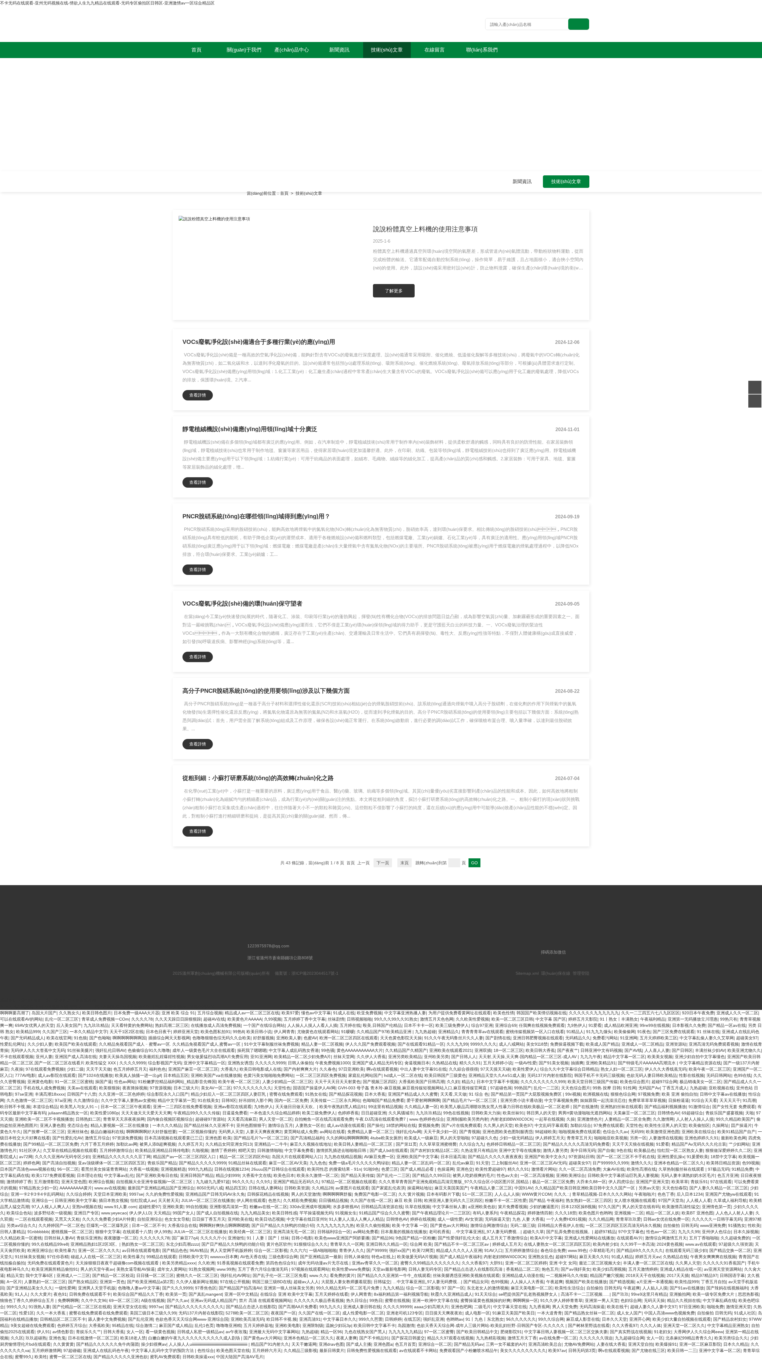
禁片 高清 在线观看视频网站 (265, 1300)
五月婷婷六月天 (266, 1350)
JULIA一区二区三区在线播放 (207, 1200)
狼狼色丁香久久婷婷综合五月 (27, 1300)
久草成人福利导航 (730, 1200)
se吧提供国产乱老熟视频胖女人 (528, 1294)
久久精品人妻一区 (421, 1106)
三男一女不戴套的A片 (506, 1344)
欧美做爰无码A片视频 (417, 1256)
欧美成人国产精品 (602, 1044)
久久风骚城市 (400, 1113)
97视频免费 (648, 1094)
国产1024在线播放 (95, 1075)
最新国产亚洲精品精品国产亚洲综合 (161, 1188)
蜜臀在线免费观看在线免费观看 (98, 1313)
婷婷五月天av (647, 1256)
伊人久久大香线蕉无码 (665, 1069)
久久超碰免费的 (735, 1238)
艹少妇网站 (739, 1144)
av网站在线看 (332, 1131)
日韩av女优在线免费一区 (666, 1219)
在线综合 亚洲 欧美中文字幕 (286, 1294)
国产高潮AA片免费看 (297, 1306)
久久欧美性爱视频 (472, 1019)
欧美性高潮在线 (641, 1169)
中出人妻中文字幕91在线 (423, 1069)
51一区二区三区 (477, 1194)
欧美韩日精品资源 (723, 1163)
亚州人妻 (44, 1056)
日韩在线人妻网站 (265, 1188)
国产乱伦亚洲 (140, 1319)
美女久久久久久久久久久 (523, 1350)
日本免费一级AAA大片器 (136, 1012)
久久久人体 (650, 1325)
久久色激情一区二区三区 (29, 1100)
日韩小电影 (301, 1238)
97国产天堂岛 (671, 1200)
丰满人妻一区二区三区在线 (648, 1263)
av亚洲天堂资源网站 (723, 1269)
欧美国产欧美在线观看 (75, 1044)
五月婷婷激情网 (46, 1350)
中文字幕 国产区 (550, 1019)
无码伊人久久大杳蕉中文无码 (38, 1050)
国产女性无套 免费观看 (733, 1106)
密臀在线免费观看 (286, 1094)
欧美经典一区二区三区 (250, 1231)
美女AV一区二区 (216, 1087)
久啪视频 (200, 1150)
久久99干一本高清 (637, 1244)
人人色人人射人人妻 (734, 1213)
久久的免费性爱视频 (164, 1194)
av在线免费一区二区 (558, 1338)
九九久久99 (688, 1231)
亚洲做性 (236, 1238)
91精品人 (575, 1031)
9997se (136, 1194)
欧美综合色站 (19, 1213)
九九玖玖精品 (96, 1025)
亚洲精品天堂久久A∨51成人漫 (497, 1075)
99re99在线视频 (655, 1025)
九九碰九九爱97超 (213, 1181)
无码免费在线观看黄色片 (50, 1263)
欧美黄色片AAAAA (244, 1019)
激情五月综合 (97, 1138)
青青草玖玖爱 (628, 1219)
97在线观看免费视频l (45, 1069)
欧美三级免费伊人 (452, 1025)
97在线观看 (721, 1181)
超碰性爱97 (149, 1206)
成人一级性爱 (450, 1219)
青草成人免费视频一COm (105, 1019)
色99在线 (742, 1075)
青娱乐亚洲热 (89, 1238)
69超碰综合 (692, 1113)
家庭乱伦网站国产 (365, 1075)
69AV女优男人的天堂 (34, 1025)
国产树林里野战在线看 (589, 1325)
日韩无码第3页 (582, 1350)
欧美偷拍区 (699, 1125)
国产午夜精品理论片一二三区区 (441, 1213)
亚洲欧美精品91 (601, 1062)
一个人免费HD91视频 (566, 1219)
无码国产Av (649, 1087)
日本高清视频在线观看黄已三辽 (173, 1138)
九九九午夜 (590, 1056)
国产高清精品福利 (307, 1138)
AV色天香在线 (253, 1256)
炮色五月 (550, 1269)
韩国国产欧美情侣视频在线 (541, 1012)
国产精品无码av (468, 1344)
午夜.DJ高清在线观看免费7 (381, 1119)
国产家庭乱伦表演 (388, 1188)
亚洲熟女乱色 (540, 1256)
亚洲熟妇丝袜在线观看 (621, 1106)
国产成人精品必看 (417, 1169)
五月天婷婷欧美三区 (658, 1037)
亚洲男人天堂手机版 (96, 1288)
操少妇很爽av (153, 1344)
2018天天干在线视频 (645, 1275)
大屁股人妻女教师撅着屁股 (346, 1281)
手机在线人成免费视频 (44, 1087)
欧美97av (557, 1350)
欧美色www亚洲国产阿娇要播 (342, 1238)
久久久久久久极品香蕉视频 (319, 1300)
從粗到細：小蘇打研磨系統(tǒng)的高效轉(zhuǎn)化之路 (258, 778)
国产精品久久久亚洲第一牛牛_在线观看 (393, 1275)
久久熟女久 (69, 1012)
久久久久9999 (132, 1062)
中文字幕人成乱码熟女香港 (294, 1050)
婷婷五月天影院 (582, 1019)
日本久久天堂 (614, 1319)
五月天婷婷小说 (497, 1062)
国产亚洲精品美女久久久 (29, 1288)
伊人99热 (162, 1231)
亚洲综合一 (42, 1200)
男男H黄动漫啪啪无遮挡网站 (584, 1113)
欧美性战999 (687, 1281)
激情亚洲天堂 (738, 1306)
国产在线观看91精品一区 (421, 1044)
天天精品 (162, 1213)
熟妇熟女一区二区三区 (142, 1244)
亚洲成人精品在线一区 (681, 1269)
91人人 (21, 1294)
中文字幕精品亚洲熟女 (728, 1325)
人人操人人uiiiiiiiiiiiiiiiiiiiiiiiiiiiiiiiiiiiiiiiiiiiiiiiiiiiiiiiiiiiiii (209, 1344)
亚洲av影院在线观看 (233, 1106)
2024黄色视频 (670, 1244)
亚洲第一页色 (112, 1281)
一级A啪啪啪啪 (323, 1250)
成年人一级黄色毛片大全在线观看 (203, 1050)
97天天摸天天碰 (495, 1069)
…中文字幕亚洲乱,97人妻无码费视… (486, 1231)
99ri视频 (573, 1094)
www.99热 (226, 1269)
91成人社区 (744, 1313)
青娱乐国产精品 (162, 1163)
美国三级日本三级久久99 (153, 1313)
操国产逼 (103, 1081)
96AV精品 (199, 1250)
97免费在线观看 (608, 1125)
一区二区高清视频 (537, 1175)
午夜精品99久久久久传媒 (197, 1113)
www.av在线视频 (109, 1188)
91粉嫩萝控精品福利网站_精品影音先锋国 (177, 1081)
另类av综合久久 (21, 1225)
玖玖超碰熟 (36, 1338)
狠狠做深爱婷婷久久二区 (728, 1150)
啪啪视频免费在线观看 (579, 1131)
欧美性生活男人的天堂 (665, 1125)
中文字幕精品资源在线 (700, 1062)
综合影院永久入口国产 (167, 1094)
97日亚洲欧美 (351, 1069)
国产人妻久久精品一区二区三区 (718, 1188)
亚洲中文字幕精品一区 (204, 1062)
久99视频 (272, 1019)
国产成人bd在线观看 (389, 1150)
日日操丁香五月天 (208, 1219)
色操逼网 (445, 1169)
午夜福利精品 (652, 1019)
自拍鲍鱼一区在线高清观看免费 (324, 1119)
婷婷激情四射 (539, 1213)
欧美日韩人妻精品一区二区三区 (364, 1144)
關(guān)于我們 (244, 50)
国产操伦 (375, 1125)
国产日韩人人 (463, 1056)
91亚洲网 (628, 1037)
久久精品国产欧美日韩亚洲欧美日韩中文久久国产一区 (585, 1188)
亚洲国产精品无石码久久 (296, 1181)
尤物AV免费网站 (579, 1344)
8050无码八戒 (210, 1188)
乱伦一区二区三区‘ (62, 1019)
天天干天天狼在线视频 (633, 1144)
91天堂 (482, 1163)
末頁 (404, 862)
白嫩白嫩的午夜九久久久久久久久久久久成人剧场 (194, 1338)
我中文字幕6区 (40, 1275)
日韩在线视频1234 (231, 1169)
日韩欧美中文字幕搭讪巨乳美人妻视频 (623, 1175)
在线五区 (412, 1319)
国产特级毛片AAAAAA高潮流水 (647, 1062)
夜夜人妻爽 (346, 1338)
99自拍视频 (196, 1206)
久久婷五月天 (190, 1144)
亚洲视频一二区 (629, 1213)
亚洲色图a (383, 1344)
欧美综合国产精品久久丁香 (138, 1294)
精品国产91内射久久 (270, 1344)
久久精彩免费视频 (299, 1200)
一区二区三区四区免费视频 (321, 1075)
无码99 (637, 1131)
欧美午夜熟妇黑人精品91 (342, 1106)
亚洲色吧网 (461, 1306)
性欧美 (754, 1225)
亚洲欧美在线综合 (698, 1131)
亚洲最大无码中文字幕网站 (274, 1331)
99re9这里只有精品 (649, 1294)
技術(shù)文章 (387, 50)
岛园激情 (406, 1325)
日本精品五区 (175, 1075)
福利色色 (157, 1069)
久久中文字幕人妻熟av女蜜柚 (128, 1100)
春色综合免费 (553, 1250)
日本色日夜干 (158, 1031)
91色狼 (80, 1037)
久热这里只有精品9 (478, 1150)
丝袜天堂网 (343, 1056)
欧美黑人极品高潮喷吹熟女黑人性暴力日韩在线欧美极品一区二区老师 (505, 1106)
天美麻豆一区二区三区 (634, 1113)
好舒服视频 (263, 1037)
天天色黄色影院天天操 (401, 1037)
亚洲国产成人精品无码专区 (377, 1062)
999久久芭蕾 (370, 1319)
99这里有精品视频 (385, 1106)
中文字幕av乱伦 (119, 1175)
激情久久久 (641, 1163)
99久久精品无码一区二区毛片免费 (348, 1288)
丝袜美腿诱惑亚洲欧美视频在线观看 (466, 1275)
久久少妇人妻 (39, 1044)
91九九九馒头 (599, 1031)
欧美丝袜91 (513, 1113)
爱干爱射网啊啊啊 (423, 1100)
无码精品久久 (577, 1037)
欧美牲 (41, 1356)
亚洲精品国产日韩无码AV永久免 (215, 1194)
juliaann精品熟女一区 (68, 1113)
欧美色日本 (284, 1175)
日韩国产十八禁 (81, 1094)
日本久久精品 (735, 1344)
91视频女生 (346, 1213)
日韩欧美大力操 (485, 1113)
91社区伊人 (29, 1150)
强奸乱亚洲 (433, 1319)
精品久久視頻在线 (683, 1300)
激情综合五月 (280, 1125)
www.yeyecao (114, 1213)
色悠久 (274, 1200)
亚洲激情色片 (589, 1119)
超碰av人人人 (306, 1281)
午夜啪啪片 (644, 1194)
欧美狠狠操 (109, 1087)
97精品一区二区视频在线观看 (348, 1181)
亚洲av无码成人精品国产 (213, 1300)
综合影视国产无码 (164, 1062)
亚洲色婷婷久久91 (702, 1138)
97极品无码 (718, 1169)
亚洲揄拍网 (679, 1294)
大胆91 (496, 1263)
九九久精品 (393, 1288)
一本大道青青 (549, 1313)
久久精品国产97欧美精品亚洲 (385, 1031)
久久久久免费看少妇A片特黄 (108, 1219)
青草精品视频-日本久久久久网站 (602, 1194)
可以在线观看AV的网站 (21, 1019)
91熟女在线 (316, 1094)
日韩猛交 (382, 1281)
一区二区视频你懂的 (197, 1131)
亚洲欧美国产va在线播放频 (216, 1075)
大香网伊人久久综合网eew (698, 1331)
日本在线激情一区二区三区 (93, 1338)
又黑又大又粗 (67, 1219)
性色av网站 (124, 1081)
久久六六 (298, 1250)
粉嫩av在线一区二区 (268, 1206)
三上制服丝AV (504, 1163)
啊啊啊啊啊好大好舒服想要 (151, 1131)
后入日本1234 (690, 1194)
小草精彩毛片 (601, 1250)
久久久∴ (562, 1194)
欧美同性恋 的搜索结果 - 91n (334, 1169)
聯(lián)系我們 (482, 50)
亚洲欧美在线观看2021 (450, 1050)
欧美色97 (523, 1125)
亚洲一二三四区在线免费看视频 (182, 1106)
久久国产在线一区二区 (371, 1200)
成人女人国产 (629, 1313)
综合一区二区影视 (271, 1250)
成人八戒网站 (511, 1044)
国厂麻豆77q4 (185, 1238)
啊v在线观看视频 (382, 1069)
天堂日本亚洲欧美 (110, 1194)
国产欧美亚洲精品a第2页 (150, 1281)
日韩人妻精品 (12, 1231)
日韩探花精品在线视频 (268, 1194)
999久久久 (16, 1306)
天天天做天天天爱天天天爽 (146, 1113)
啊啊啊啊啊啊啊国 (129, 1037)
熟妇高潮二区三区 (171, 1025)
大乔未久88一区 (591, 1181)
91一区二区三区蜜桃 (74, 1081)
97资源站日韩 (581, 1156)
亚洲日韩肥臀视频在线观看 (538, 1037)
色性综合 (205, 1350)
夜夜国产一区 (283, 1313)
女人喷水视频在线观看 (635, 1200)
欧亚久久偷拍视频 (373, 1225)
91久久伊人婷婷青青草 (561, 1300)
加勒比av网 (126, 1144)
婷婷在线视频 (422, 1219)
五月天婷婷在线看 (331, 1294)
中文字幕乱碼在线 (719, 1300)
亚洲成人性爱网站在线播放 (589, 1238)
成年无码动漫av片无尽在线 (323, 1263)
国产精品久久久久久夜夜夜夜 (495, 1156)
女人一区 (135, 1331)
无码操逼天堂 (497, 1219)
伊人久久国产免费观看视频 (370, 1044)
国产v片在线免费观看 (461, 1125)
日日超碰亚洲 (373, 1113)
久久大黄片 (40, 1294)
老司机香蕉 (439, 1231)
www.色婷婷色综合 (426, 1119)
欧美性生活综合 (569, 1288)
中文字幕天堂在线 (510, 1306)
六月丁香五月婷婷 (97, 1144)
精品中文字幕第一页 (176, 1100)
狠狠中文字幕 (107, 1231)
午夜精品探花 (512, 1213)
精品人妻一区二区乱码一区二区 (421, 1163)
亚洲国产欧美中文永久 (545, 1156)
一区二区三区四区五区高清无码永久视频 (623, 1225)
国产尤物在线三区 (648, 1350)
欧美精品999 (28, 1031)
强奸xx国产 (399, 1250)
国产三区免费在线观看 (673, 1031)
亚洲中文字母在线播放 (520, 1150)
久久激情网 (663, 1119)
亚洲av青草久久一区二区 (375, 1263)
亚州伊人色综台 (716, 1231)
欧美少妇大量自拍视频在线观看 (681, 1319)
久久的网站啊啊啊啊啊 (347, 1138)
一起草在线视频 (549, 1119)
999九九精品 (200, 1169)
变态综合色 (77, 1125)
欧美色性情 (503, 1012)
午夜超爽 (554, 1281)
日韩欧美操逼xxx (198, 1356)
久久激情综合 (86, 1100)
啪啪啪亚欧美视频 (610, 1138)
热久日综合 (356, 1300)
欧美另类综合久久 (731, 1338)
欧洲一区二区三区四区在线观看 (348, 1037)
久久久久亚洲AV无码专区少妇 (62, 1156)
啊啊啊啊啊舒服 (337, 1194)
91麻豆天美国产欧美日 (513, 1313)
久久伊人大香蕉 (371, 1056)
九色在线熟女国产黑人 (365, 1331)
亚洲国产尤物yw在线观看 (728, 1194)
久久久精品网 (600, 1219)
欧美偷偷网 (624, 1031)
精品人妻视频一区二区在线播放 (120, 1125)
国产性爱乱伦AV (67, 1138)
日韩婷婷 (393, 1319)
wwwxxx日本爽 (224, 1256)
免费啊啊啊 (68, 1300)
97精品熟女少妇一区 (38, 1188)
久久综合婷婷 (78, 1194)
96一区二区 (68, 1169)
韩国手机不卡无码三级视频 (599, 1075)
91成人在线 (344, 1012)
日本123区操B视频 (578, 1206)
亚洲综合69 (505, 1025)
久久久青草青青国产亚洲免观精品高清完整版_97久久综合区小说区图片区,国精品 (454, 1181)
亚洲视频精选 (173, 1169)
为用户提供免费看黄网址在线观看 (459, 1012)
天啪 (749, 1113)
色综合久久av (615, 1131)
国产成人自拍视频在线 (217, 1213)
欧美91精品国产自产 (736, 1131)
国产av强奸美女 (575, 1269)
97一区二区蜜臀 (439, 1331)
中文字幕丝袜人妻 (449, 1206)
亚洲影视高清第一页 (228, 1206)
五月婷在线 (350, 1025)
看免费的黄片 (342, 1275)
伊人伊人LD (140, 1213)
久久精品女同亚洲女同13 (228, 1144)
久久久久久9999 (270, 1062)
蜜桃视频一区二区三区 (72, 1231)
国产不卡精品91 (374, 1338)
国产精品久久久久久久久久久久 (194, 1306)
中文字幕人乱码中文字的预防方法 (163, 1350)
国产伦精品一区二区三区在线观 (81, 1306)
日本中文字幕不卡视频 (497, 1081)
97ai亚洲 (63, 1100)
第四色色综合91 (281, 1263)
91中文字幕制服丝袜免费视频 (271, 1044)
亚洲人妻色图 (52, 1125)
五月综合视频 (209, 1012)
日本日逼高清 (453, 1156)
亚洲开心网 (639, 1319)
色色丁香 (666, 1194)
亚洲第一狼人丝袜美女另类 (289, 1288)
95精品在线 (122, 1325)
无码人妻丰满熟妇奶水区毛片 (688, 1175)
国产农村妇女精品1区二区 (434, 1150)
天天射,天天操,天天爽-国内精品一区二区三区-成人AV (528, 1056)
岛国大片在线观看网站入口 (297, 1156)
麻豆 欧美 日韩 (408, 1200)
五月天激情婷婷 (643, 1269)
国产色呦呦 (99, 1037)
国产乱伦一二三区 (393, 1175)
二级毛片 (482, 1306)
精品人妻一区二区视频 (322, 1044)
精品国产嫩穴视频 (606, 1275)
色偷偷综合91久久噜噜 (149, 1050)
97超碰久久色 (484, 1138)
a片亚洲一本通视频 (654, 1281)
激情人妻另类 (555, 1150)
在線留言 (434, 50)
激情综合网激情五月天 (666, 1238)
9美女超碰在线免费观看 (33, 1325)
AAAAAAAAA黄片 (76, 1188)
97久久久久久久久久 (252, 1087)
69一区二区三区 (124, 1300)
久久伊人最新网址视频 (197, 1281)
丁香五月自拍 (713, 1281)
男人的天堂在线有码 (641, 1206)
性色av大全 (507, 1175)
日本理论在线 (89, 1175)
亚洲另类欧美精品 (404, 1056)
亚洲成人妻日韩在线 (362, 1306)
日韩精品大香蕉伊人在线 (560, 1225)
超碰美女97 (747, 1037)
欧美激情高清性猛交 (680, 1206)
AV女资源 (474, 1219)
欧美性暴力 (65, 1250)
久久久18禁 (565, 1213)
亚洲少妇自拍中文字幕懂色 (700, 1056)
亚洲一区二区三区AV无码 (543, 1163)
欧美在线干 (617, 1306)
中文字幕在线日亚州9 (307, 1219)
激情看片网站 (543, 1169)
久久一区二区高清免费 (579, 1169)
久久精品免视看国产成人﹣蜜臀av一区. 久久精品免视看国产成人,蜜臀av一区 (170, 1044)
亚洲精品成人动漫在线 (523, 1275)
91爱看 (595, 1025)
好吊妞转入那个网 (255, 1100)
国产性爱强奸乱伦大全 (459, 1238)
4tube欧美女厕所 (386, 1138)
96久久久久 (243, 1181)
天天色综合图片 (575, 1087)
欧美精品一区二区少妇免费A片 (302, 1056)
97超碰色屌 (501, 1087)
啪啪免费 (715, 1306)
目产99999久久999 (610, 1163)
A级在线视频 (153, 1300)
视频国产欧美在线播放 (586, 1281)
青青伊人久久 (351, 1250)
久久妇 (453, 1081)
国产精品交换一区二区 (730, 1250)
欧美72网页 (423, 1250)
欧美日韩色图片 (96, 1012)
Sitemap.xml (527, 973)
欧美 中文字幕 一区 (410, 1225)
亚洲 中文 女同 (563, 1263)
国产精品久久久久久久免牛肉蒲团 (107, 1344)
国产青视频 (469, 1131)
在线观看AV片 (630, 1238)
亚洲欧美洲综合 (570, 1175)
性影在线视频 (691, 1075)
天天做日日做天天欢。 (296, 1106)
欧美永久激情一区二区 (317, 1175)
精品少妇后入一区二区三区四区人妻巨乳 (229, 1094)
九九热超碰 (425, 1031)
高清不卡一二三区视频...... (585, 1294)
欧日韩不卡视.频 (15, 1106)
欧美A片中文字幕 (546, 1238)
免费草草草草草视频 (647, 1100)
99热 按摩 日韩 (607, 1087)
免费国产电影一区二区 (375, 1194)
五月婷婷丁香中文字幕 (304, 1019)
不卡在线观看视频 (16, 1056)
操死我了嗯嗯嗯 (251, 1050)
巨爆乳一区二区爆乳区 (108, 1225)
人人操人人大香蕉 (527, 1281)
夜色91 (60, 1294)
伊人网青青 (284, 1031)
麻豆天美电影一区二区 (531, 1288)
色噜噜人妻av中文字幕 (139, 1288)
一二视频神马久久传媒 (567, 1275)
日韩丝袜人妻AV (59, 1238)
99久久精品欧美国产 (735, 1119)
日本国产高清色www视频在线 (27, 1169)
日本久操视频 (745, 1231)
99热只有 (728, 1019)
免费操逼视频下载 (566, 1044)
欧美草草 (680, 1181)
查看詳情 (197, 395)
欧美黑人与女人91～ (79, 1106)
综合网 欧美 (421, 1244)
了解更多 (394, 290)
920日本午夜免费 (698, 1012)
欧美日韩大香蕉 (540, 1050)
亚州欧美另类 (436, 1056)
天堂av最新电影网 (389, 1269)
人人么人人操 (506, 1194)
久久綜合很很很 (463, 1069)
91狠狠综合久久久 (311, 1244)
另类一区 (638, 1138)
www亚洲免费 (713, 1225)
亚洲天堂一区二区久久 (684, 1325)
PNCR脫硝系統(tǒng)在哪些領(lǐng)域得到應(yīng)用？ (256, 516)
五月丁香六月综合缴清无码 (263, 1269)
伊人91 (43, 1331)
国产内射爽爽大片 (300, 1069)
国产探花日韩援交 (408, 1338)
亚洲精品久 (448, 1031)
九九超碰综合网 (629, 1338)
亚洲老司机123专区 (404, 1313)
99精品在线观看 (161, 1256)
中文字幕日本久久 (339, 1319)
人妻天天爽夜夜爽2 (264, 1131)
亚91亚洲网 (261, 1056)
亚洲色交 (464, 1169)
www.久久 (318, 1275)
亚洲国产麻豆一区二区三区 (193, 1069)
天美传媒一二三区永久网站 (335, 1100)
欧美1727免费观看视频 (53, 1175)
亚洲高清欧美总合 (545, 1344)
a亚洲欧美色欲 (482, 1206)
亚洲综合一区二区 (435, 1344)
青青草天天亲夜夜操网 (124, 1119)
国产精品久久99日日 (431, 1175)
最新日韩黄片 (331, 1350)
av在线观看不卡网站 (418, 1350)
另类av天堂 (649, 1188)
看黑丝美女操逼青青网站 (104, 1169)
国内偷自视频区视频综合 (170, 1119)
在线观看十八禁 (137, 1231)
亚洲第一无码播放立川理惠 (693, 1019)
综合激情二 (146, 1325)
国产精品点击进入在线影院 (251, 1306)
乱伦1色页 (204, 1325)
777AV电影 (25, 1075)
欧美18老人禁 (133, 1338)
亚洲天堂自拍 (640, 1344)
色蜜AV (310, 1037)
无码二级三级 (522, 1225)
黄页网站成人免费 (300, 1131)
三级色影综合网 (283, 1256)
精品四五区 (235, 1188)
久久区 (17, 1338)
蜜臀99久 (23, 1356)
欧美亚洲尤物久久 (744, 1050)
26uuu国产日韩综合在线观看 (278, 1169)
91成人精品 (622, 1256)
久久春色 (327, 1069)
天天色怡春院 (674, 1188)
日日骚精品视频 (333, 1200)
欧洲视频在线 (595, 1094)
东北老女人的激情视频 (487, 1288)
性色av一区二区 (661, 1231)
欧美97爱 (290, 1012)
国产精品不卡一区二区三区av (462, 1244)
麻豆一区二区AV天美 (288, 1163)
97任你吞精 (57, 1256)
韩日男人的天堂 (541, 1113)
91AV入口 (493, 1250)
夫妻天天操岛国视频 (117, 1056)
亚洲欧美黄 (173, 1206)
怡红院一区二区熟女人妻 (680, 1150)
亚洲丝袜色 (77, 1131)
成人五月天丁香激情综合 (505, 1238)
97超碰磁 (72, 1350)
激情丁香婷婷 (223, 1150)
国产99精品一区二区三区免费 (50, 1144)
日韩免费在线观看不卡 (90, 1294)
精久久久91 (470, 1062)
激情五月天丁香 (522, 1338)
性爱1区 (26, 1313)
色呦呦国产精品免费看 (383, 1100)
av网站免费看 (365, 1231)
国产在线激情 (585, 1106)
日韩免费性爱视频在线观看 (372, 1350)
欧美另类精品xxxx (179, 1263)
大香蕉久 (229, 1069)
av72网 (25, 1156)
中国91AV (523, 1188)
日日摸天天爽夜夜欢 (444, 1313)
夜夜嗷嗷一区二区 (120, 1238)
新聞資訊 (339, 50)
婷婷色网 (31, 1163)
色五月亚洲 (727, 1175)
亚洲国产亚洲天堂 (652, 1181)
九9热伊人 (576, 1025)
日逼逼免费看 (234, 1113)
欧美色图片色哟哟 (595, 1213)
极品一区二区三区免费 (553, 1181)
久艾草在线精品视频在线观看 (70, 1150)
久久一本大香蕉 (51, 1313)
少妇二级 (75, 1069)
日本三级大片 (186, 1087)
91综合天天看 (704, 1100)
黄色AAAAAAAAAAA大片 (360, 1050)
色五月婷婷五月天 (130, 1069)
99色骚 (327, 1050)
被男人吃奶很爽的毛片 (473, 1175)
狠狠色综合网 (622, 1094)
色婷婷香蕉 (348, 1113)
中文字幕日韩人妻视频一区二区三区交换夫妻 (566, 1331)
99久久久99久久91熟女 (396, 1019)
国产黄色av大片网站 (449, 1225)
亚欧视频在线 (721, 1087)
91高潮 (749, 1100)
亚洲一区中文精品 (241, 1294)
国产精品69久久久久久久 (639, 1250)
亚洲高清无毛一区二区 (294, 1231)
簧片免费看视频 (512, 1206)
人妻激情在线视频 (665, 1138)
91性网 (629, 1087)
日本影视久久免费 (688, 1025)
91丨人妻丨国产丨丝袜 (268, 1238)
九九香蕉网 (539, 1306)
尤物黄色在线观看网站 (318, 1031)
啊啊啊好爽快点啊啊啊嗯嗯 (224, 1225)
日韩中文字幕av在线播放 (723, 1094)
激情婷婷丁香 (19, 1181)
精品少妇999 (228, 1175)
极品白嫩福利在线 (107, 1131)
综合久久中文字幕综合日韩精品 (569, 1069)
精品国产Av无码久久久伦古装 (699, 1144)
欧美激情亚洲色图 (662, 1131)
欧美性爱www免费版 (351, 1269)
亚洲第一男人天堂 (601, 1300)
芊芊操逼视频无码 (316, 1213)
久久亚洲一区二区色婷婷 (121, 1094)
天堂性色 (282, 1087)
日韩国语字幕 (732, 1275)
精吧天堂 (246, 1150)
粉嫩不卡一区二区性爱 (506, 1200)
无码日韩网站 (718, 1075)
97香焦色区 (205, 1288)
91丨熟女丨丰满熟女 (619, 1019)
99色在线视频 (456, 1113)
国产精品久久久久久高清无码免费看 (576, 1144)
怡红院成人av (143, 1200)
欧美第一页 (175, 1294)
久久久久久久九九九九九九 (594, 1012)
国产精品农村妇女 (730, 1319)
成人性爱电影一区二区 (363, 1313)
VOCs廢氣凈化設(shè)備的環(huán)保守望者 (242, 603)
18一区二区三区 (508, 1050)
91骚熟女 (736, 1225)
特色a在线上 (383, 1256)
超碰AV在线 (214, 1019)
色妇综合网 (631, 1300)
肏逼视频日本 (417, 1062)
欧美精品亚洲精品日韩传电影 (162, 1150)
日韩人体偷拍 (300, 1062)
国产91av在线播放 (687, 1288)
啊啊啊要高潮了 (14, 1012)
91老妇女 (662, 1331)
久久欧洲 (206, 1263)
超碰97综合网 (664, 1081)
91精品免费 (742, 1169)
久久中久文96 (94, 1300)
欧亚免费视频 (369, 1012)
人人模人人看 (698, 1200)
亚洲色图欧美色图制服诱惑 (508, 1131)
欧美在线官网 (58, 1037)
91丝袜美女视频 (30, 1256)
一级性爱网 (65, 1288)
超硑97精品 (605, 1231)
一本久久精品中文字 (88, 1031)
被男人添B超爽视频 (158, 1144)
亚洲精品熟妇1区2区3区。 (95, 1244)
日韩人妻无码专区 (425, 1269)
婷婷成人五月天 (506, 1244)
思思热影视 (748, 1294)
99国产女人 (183, 1213)
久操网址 (720, 1125)
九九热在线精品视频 (343, 1156)
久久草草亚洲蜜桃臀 (438, 1144)
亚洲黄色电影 (39, 1081)
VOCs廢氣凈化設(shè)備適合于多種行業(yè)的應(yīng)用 (258, 342)
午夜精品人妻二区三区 (491, 1188)
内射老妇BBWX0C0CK (512, 1119)
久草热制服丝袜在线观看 (681, 1169)
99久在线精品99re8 (50, 1244)
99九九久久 (330, 1306)
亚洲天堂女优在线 (129, 1306)
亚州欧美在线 (240, 1219)
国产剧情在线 (497, 1037)
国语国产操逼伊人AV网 (314, 1087)
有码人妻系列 (485, 1213)
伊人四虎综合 (620, 1181)
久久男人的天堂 (498, 1125)
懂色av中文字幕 (316, 1012)
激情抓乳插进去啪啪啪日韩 (341, 1150)
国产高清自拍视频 (59, 1163)
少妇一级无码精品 (516, 1138)
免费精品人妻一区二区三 (370, 1131)
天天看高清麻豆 (242, 1119)
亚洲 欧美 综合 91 (178, 1012)
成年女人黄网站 (171, 1269)
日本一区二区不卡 (148, 1225)
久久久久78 (142, 1019)
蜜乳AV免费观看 (165, 1356)
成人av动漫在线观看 (346, 1125)
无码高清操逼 (592, 1306)
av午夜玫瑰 (236, 1331)
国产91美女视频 (554, 1062)
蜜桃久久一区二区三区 (197, 1275)
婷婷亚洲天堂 (185, 1031)
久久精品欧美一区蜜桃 (21, 1238)
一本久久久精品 (167, 1125)
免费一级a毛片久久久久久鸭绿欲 (359, 1163)
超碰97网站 (566, 1256)
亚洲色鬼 (57, 1338)
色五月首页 (405, 1344)
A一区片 (14, 1281)
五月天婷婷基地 (258, 1325)
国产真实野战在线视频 (631, 1331)
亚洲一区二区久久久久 (99, 1250)
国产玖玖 (620, 1294)
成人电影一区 (477, 1313)
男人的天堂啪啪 (454, 1138)
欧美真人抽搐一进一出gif (138, 1075)
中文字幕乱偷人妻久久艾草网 (707, 1037)
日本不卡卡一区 (418, 1025)
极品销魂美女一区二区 (700, 1081)
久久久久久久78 (154, 1238)
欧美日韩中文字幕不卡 (374, 1325)
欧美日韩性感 (284, 1213)
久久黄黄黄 (63, 1344)
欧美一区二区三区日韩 (512, 1019)
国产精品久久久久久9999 (202, 1163)
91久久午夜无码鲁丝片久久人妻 (453, 1037)
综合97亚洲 (482, 1025)
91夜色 (643, 1031)
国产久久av (177, 1300)
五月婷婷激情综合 (116, 1150)
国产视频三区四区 (379, 1081)
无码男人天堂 (230, 1131)
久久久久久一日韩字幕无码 (717, 1219)
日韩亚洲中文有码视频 (601, 1050)
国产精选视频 (621, 1281)
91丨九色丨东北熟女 (485, 1319)
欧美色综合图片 (634, 1081)
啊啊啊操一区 (525, 1300)
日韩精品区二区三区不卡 (63, 1319)
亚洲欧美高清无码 (247, 1319)
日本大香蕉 (375, 1094)
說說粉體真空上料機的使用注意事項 (425, 229)
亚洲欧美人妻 (288, 1037)
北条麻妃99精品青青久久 (689, 1338)
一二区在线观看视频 (33, 1219)
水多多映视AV (346, 1206)
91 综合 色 (478, 1094)
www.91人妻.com (120, 1206)
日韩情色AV (668, 1113)
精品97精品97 (704, 1275)
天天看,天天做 (453, 1094)
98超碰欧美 (545, 1131)
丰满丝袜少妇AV (710, 1050)
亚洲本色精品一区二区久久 (679, 1163)
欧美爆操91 (666, 1344)
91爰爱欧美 (697, 1156)
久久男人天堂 (687, 1263)
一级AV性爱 (525, 1062)
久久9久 (263, 1181)
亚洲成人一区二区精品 (642, 1044)
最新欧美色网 (733, 1138)
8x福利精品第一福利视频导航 (401, 1294)
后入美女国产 (68, 1025)
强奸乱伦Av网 (408, 1131)
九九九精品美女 (255, 1213)
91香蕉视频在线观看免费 (240, 1263)
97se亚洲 (23, 1094)
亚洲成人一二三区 (73, 1275)
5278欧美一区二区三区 (247, 1313)
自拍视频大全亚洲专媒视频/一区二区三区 (154, 1181)
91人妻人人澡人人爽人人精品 (356, 1219)
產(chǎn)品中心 (291, 50)
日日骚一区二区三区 (155, 1275)
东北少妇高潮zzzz (182, 1244)
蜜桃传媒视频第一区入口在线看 (535, 1031)
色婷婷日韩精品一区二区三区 (513, 1144)
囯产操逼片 (741, 1125)
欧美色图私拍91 (215, 1031)
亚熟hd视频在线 (87, 1206)
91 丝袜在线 (708, 1031)
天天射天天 (168, 1200)
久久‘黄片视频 (411, 1194)
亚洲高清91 (310, 1319)
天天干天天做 (98, 1069)
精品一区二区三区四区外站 (244, 1156)
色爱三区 (389, 1169)
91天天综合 (485, 1294)
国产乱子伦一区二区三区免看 (280, 1275)
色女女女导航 (177, 1219)
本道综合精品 (45, 1106)
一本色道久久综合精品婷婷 (275, 1113)
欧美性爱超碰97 (490, 1169)
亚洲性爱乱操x (670, 1156)
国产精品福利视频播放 (665, 1106)
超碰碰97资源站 (210, 1119)
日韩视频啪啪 (359, 1019)
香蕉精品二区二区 (522, 1269)
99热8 (238, 1031)
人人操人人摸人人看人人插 (312, 1025)
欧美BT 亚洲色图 (697, 1213)
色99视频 (750, 1163)
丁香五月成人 (674, 1087)
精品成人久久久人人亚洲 (459, 1250)
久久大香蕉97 (474, 1263)
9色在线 (624, 1150)
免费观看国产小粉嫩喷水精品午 (468, 1350)
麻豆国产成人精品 (175, 1325)
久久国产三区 (54, 1031)
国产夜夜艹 (567, 1050)
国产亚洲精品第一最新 (321, 1256)
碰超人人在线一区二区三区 (96, 1256)
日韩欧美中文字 (193, 1256)
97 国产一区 (453, 1288)
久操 (570, 1119)
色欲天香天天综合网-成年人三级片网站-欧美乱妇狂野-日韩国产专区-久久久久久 (491, 1325)
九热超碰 (698, 1087)
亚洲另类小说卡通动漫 (521, 1100)
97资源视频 (160, 1087)
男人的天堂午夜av (97, 1269)
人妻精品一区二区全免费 (627, 1119)
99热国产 (522, 1087)
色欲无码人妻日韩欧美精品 (652, 1075)
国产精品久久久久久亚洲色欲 (120, 1356)
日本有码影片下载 (443, 1194)
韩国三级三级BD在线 (271, 1281)
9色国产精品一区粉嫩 (415, 1238)
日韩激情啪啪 (269, 1150)
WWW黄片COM (537, 1194)
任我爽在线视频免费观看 (542, 1025)
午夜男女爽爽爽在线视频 (713, 1256)
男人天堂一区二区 (275, 1119)
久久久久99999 (397, 1306)
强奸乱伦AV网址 (235, 1275)
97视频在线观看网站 (310, 1269)
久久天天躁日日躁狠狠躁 (178, 1019)
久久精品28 (322, 1188)
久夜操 (17, 1069)
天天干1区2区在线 (126, 1031)
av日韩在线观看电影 (141, 1250)
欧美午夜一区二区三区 (709, 1069)
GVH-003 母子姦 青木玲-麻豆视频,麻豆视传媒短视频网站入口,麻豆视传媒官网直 (413, 1087)
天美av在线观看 (82, 1087)
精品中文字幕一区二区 (624, 1056)
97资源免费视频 (127, 1138)
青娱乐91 (699, 1181)
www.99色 (577, 1250)
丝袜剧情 (336, 1019)
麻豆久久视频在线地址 (311, 1144)
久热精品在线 (444, 1062)
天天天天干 (729, 1100)
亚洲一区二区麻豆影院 (700, 1344)
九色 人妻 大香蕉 (528, 1219)
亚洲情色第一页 (716, 1206)
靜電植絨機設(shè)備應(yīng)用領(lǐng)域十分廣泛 (249, 429)
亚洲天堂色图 (73, 1181)
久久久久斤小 (212, 1238)
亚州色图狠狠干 (251, 1125)
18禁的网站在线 (401, 1125)
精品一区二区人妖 (662, 1213)
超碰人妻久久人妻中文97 (653, 1306)
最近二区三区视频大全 (600, 1263)
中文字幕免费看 (299, 1150)
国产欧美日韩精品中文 (477, 1331)
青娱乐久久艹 (88, 1331)
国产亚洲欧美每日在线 (157, 1175)
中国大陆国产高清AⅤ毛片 (239, 1356)
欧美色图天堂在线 (233, 1350)
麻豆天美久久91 (594, 1256)
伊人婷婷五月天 (549, 1138)
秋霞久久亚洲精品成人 (451, 1294)
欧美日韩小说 (258, 1031)
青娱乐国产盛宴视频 (724, 1113)
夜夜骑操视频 (134, 1087)
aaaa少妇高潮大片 (431, 1306)
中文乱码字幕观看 (551, 1125)
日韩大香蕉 (113, 1331)
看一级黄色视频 (160, 1331)
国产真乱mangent (205, 1294)
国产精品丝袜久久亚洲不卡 (209, 1125)
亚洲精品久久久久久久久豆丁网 (121, 1156)
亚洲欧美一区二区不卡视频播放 (44, 1119)
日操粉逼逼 (678, 1100)
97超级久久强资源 (735, 1244)
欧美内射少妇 (605, 1244)
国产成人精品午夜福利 (460, 1256)
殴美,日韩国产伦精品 (382, 1025)
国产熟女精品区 (82, 1281)
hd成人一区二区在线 (403, 1075)
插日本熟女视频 (113, 1200)
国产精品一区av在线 (727, 1025)
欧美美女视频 (659, 1056)
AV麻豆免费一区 (379, 1156)
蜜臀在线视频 (397, 1300)
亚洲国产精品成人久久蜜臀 (413, 1094)
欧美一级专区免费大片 (714, 1294)
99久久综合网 (551, 1319)
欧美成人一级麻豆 (421, 1138)
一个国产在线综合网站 (264, 1025)
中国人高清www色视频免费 (669, 1313)
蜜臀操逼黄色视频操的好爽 (485, 1300)
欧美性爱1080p (104, 1113)
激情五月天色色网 (436, 1019)
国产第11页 (406, 1144)
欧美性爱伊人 (525, 1069)
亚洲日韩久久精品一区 (386, 1244)
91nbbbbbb (38, 1231)
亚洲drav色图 (331, 1344)
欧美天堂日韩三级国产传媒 (593, 1081)
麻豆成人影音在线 (582, 1319)
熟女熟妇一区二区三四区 (589, 1200)
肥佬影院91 (511, 1331)
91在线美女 (208, 1100)
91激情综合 (699, 1106)
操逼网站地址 (419, 1188)
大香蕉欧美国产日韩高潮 (421, 1081)
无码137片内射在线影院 (549, 1075)
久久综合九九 (471, 1144)
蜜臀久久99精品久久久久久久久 (429, 1263)
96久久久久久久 (521, 1319)
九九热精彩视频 (490, 1338)
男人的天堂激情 (305, 1194)
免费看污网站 (605, 1037)
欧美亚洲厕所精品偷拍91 (55, 1269)
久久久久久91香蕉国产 (724, 1263)
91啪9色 (371, 1169)
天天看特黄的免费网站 (132, 1025)
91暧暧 (347, 1031)
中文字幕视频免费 (561, 1100)
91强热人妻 (39, 1306)
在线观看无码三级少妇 (686, 1250)
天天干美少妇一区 (440, 1131)
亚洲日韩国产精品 (196, 1175)
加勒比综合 (580, 1125)
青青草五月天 (579, 1138)
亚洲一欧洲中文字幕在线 (435, 1300)
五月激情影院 (46, 1181)
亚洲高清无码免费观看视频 (714, 1044)
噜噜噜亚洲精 (228, 1325)
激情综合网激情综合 (489, 1225)
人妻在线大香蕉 (611, 1344)
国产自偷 (606, 1150)
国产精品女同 (475, 1281)
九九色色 (318, 1163)
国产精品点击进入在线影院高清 (474, 1269)
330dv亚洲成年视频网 (310, 1206)
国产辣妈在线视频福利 (727, 1288)
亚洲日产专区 (86, 1213)
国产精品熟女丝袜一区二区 (589, 1313)
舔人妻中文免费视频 (107, 1319)
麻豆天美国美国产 (451, 1188)
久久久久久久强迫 (596, 1338)
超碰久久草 (533, 1231)
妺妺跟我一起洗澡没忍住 (603, 1100)
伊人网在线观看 (251, 1200)
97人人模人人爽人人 (51, 1206)
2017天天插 (678, 1275)
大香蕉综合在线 (182, 1225)
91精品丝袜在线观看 (247, 1163)
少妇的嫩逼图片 (544, 1206)
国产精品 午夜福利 (546, 1200)
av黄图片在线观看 (352, 1188)
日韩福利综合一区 (334, 1231)
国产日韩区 (682, 1050)
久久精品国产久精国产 (406, 1050)
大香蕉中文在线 (256, 1175)
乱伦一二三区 (546, 1087)
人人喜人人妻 (656, 1050)
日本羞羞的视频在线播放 (404, 1231)
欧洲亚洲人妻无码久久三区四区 (453, 1200)
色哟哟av (454, 1319)
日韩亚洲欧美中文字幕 (75, 1200)
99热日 (375, 1300)
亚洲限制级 (312, 1325)
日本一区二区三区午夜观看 (126, 1106)
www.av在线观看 (700, 1244)
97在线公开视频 (235, 1281)
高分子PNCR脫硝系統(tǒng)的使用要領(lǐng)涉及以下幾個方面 (266, 691)
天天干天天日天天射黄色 (337, 1081)
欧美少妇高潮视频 (609, 1269)
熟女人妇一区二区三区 (621, 1069)
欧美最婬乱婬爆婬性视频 (162, 1056)
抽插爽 (577, 1062)
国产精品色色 (174, 1250)
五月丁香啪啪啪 (703, 1238)
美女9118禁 (537, 1044)
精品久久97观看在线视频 (450, 1338)
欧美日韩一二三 (682, 1350)
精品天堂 (15, 1275)
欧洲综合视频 (101, 1181)
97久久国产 (609, 1206)
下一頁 (383, 862)
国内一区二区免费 (291, 1100)
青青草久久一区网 (346, 1244)
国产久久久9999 (177, 1288)
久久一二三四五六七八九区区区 (650, 1012)
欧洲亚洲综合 (39, 1250)
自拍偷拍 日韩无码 (680, 1225)
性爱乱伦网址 (12, 1044)
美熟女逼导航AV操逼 (135, 1269)
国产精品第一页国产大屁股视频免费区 (527, 1094)
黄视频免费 (428, 1125)
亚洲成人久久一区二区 (737, 1012)
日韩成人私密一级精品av (200, 1331)
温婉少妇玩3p (338, 1325)
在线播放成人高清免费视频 (216, 1025)
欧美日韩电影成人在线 (260, 1069)
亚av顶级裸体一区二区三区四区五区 (111, 1163)
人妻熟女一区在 (309, 1125)
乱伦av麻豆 (463, 1163)
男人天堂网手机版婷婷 (231, 1250)
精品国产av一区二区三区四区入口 (185, 1156)
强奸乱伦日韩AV (110, 1050)
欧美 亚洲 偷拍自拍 (679, 1094)
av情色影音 (63, 1331)
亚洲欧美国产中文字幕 (417, 1156)
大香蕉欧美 (99, 1325)
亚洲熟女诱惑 (240, 1062)
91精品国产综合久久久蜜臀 (384, 1213)
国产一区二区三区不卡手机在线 (626, 1156)
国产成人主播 (358, 1344)
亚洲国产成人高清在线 (75, 1056)
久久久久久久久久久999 (543, 1081)
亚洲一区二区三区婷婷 (526, 1263)
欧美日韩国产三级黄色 (445, 1075)
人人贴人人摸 (654, 1288)
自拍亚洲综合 (149, 1219)
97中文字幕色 (631, 1231)
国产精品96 (382, 1238)
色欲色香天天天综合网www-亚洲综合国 (191, 1319)
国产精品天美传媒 (357, 1175)
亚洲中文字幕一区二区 (720, 1350)
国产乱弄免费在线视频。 (569, 1231)
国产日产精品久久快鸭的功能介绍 (283, 1225)
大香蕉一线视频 (143, 1169)
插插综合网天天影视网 (169, 1037)
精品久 (468, 1081)
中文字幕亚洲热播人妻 (405, 1012)
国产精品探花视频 (345, 1094)
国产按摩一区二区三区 (44, 1131)
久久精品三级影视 (300, 1350)
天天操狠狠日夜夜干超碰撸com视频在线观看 (118, 1263)
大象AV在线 (613, 1169)
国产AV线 (633, 1050)
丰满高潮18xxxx (50, 1094)
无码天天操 (654, 1300)
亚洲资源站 (676, 1044)
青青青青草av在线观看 (482, 1031)
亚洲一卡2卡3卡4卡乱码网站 (37, 1194)
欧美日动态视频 (269, 1219)
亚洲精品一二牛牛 (271, 1144)
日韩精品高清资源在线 (382, 1206)
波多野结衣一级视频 (52, 1213)
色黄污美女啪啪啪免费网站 (268, 1075)
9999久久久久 (483, 1044)
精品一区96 (331, 1331)
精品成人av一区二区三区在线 (252, 1012)
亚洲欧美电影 (287, 1325)
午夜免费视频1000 (332, 1062)
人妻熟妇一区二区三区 (45, 1281)
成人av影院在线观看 (57, 1075)
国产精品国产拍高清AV (240, 1288)
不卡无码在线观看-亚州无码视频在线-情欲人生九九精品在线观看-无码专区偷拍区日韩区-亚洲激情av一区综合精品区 (107, 3)
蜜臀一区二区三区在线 (70, 1356)
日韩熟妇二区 (88, 1119)
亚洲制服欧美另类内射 (467, 1119)
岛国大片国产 (44, 1012)
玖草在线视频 (417, 1206)
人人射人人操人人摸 (694, 1119)
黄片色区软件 (278, 1244)
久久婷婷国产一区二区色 (61, 1225)
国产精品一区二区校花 (113, 1275)
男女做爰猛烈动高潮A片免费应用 (217, 1056)
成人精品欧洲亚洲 (620, 1025)
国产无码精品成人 (27, 1037)
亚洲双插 (482, 1050)
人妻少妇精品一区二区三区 (287, 1081)
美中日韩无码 (582, 1150)
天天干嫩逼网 (303, 1344)
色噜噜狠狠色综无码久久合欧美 (221, 1037)
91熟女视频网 (201, 1269)
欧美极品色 (644, 1150)
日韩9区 (228, 1100)
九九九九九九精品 (405, 1331)
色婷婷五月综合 (71, 1325)
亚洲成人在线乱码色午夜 (106, 1350)
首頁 (196, 50)
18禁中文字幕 (723, 1156)
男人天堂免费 (564, 1306)
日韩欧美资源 (296, 1188)
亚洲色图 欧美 (218, 1138)
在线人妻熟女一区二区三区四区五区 (557, 1244)
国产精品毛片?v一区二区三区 (470, 1100)
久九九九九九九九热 (335, 1225)
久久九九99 (457, 1044)
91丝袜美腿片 (80, 1050)
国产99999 (376, 1250)
